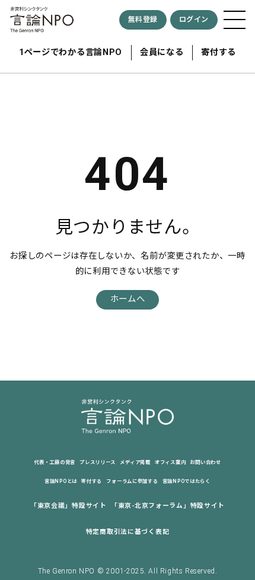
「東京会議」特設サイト (68, 506)
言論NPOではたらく (186, 481)
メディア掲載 (135, 462)
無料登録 (143, 19)
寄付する (218, 52)
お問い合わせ (205, 462)
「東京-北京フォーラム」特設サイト (168, 506)
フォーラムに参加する (132, 481)
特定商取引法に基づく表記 (128, 532)
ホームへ (127, 299)
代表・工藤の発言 (54, 462)
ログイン (194, 19)
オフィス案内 (170, 462)
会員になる (162, 52)
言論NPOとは (60, 481)
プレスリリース (97, 462)
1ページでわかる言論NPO (70, 52)
